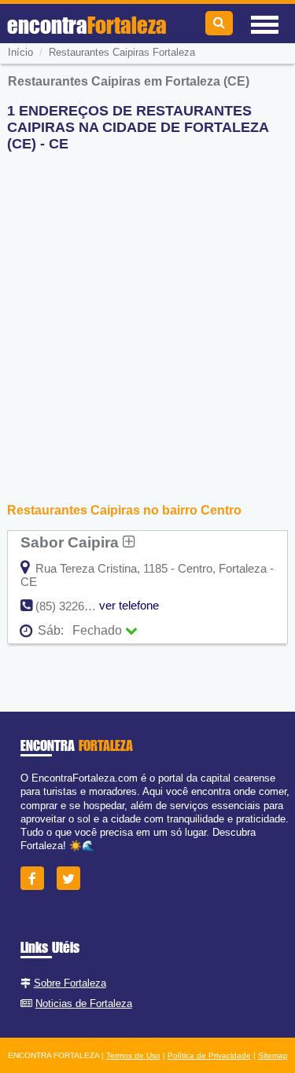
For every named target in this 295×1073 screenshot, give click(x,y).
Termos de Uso (133, 1055)
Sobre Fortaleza (70, 983)
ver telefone (129, 605)
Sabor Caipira (71, 542)
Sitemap (273, 1055)
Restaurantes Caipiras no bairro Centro (124, 510)
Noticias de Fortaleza (83, 1003)
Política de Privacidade (209, 1055)
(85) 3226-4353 (74, 606)
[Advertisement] (147, 311)
